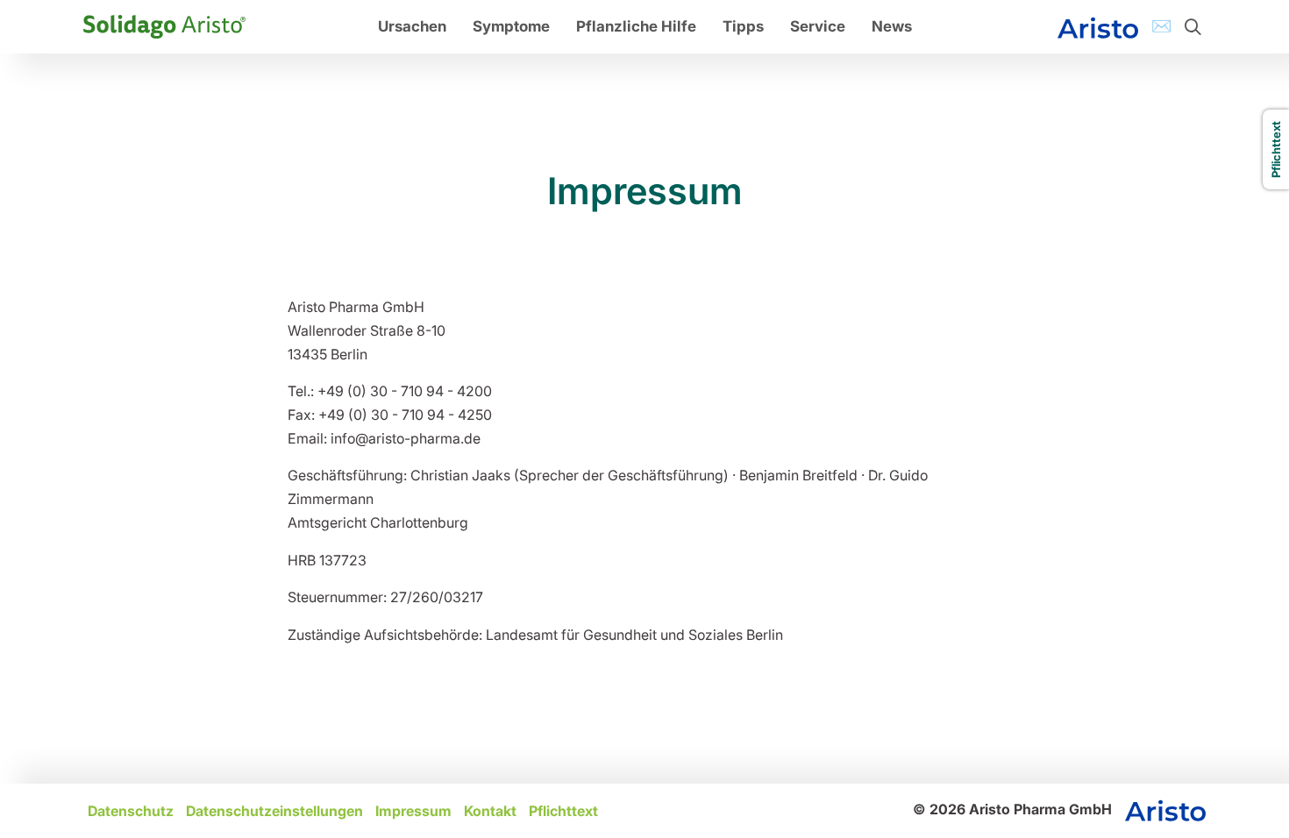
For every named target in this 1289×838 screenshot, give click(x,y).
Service (817, 26)
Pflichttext (563, 811)
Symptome (511, 26)
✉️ (1161, 25)
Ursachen (412, 26)
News (892, 26)
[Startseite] (164, 25)
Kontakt (490, 811)
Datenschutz (131, 811)
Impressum (413, 811)
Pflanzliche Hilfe (636, 26)
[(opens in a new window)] (1098, 26)
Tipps (743, 26)
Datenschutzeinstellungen (274, 811)
